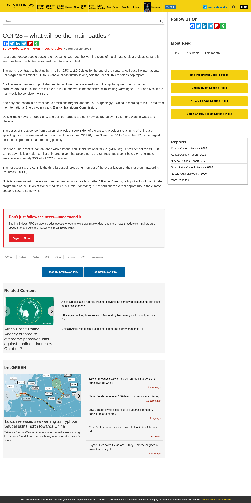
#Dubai (36, 257)
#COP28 (8, 257)
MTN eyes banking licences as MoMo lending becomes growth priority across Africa (108, 317)
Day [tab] (176, 53)
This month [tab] (212, 53)
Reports (125, 7)
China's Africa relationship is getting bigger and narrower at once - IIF (103, 328)
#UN (83, 257)
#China (58, 257)
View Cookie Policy (220, 499)
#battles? (22, 257)
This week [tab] (192, 53)
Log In (244, 7)
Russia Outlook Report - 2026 (189, 173)
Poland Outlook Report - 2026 (189, 148)
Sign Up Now (21, 238)
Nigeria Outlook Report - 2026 (189, 161)
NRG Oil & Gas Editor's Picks (209, 100)
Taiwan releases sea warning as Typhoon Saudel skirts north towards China (41, 424)
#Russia (71, 257)
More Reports (179, 180)
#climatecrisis (97, 257)
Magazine (155, 7)
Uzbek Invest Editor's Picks (209, 87)
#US (47, 257)
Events (136, 7)
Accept (205, 499)
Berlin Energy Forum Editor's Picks (209, 113)
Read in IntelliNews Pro (63, 272)
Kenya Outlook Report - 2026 (188, 154)
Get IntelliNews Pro (104, 272)
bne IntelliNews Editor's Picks (209, 74)
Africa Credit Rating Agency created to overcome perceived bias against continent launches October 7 (28, 339)
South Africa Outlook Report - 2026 (192, 167)
